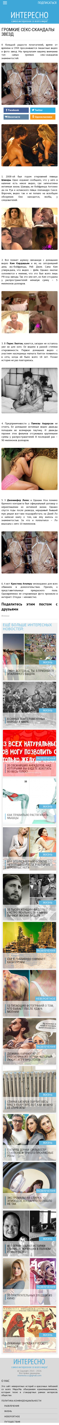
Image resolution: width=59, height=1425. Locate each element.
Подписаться (47, 2)
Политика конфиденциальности (21, 1400)
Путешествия (12, 1422)
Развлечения (11, 1406)
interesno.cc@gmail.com (29, 1375)
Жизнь (8, 1411)
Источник (5, 616)
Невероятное (12, 1416)
